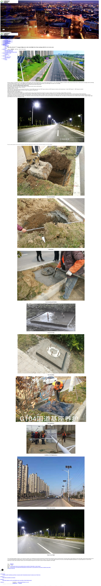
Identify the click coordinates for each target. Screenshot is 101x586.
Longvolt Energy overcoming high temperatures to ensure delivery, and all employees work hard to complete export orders (30, 567)
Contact (6, 59)
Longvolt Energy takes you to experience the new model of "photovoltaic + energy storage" (25, 566)
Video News (7, 43)
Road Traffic (7, 45)
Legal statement (2, 571)
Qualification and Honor (9, 39)
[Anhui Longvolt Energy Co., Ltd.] (9, 2)
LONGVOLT (5, 37)
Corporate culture (7, 40)
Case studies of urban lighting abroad (11, 52)
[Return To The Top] (50, 568)
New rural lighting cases (9, 51)
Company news (7, 42)
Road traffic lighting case (9, 50)
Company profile (7, 38)
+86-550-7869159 (86, 16)
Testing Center (7, 54)
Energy (6, 48)
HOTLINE (83, 14)
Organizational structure (9, 41)
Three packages (7, 57)
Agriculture (6, 46)
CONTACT (5, 58)
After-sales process (8, 56)
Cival (5, 47)
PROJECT (4, 49)
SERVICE (4, 55)
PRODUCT (5, 44)
